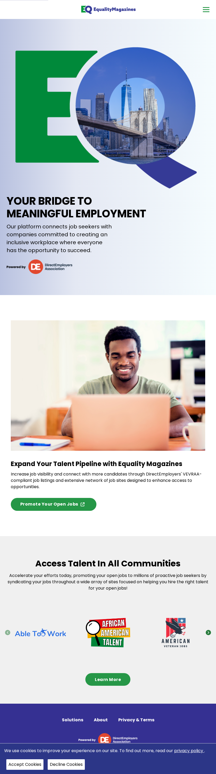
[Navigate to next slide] (208, 632)
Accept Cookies (24, 764)
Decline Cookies (66, 764)
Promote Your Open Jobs (49, 504)
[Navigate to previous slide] (7, 632)
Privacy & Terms (136, 720)
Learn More (108, 679)
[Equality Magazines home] (108, 9)
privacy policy (189, 751)
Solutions (72, 720)
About (101, 720)
